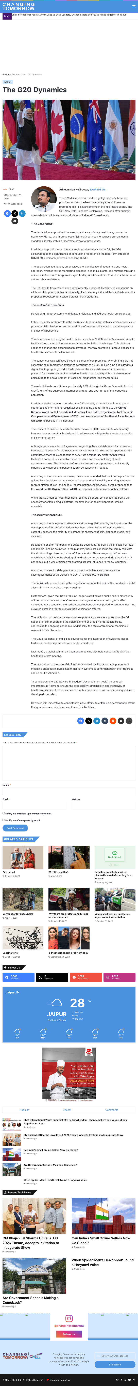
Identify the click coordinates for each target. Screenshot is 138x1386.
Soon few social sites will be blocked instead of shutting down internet (114, 875)
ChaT (11, 189)
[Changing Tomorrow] (18, 6)
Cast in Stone (10, 952)
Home (8, 74)
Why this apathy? (58, 872)
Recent (67, 1109)
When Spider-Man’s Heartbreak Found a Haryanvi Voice (55, 1180)
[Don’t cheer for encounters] (23, 899)
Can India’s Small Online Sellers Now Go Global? (51, 1150)
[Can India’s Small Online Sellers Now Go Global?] (12, 1154)
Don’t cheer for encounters (18, 913)
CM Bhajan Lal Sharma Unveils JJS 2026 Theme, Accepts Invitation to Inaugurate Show (73, 1135)
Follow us (69, 1334)
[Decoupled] (23, 857)
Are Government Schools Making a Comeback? (51, 1165)
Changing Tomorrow (60, 1380)
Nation (16, 74)
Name (7, 785)
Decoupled (9, 872)
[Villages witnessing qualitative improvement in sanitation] (115, 899)
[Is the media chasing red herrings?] (68, 937)
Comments (111, 1109)
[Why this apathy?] (68, 857)
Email (6, 799)
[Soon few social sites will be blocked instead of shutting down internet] (115, 857)
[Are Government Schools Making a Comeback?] (12, 1169)
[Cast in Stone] (23, 937)
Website (76, 799)
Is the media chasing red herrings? (68, 952)
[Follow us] (69, 1320)
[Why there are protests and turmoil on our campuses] (68, 899)
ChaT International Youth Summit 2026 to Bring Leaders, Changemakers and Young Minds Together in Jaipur (69, 14)
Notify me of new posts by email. (23, 820)
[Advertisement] (69, 45)
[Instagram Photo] (88, 1325)
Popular (24, 1109)
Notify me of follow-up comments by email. (28, 813)
